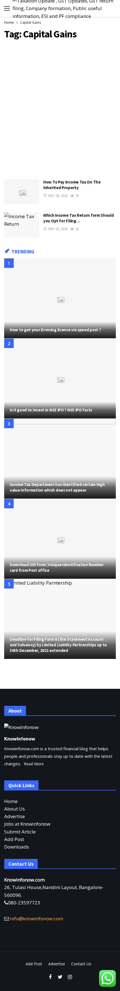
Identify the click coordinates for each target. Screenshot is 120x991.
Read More (34, 763)
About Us (14, 809)
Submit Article (20, 831)
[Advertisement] (60, 108)
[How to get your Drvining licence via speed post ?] (60, 298)
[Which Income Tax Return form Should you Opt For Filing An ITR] (21, 225)
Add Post (14, 839)
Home (11, 801)
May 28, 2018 (58, 195)
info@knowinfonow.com (36, 918)
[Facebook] (50, 977)
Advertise (14, 816)
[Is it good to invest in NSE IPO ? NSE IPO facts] (60, 378)
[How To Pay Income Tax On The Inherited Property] (21, 191)
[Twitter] (60, 977)
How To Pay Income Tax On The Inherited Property (72, 184)
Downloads (16, 847)
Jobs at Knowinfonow (27, 824)
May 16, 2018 (58, 229)
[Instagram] (69, 977)
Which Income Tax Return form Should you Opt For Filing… (78, 218)
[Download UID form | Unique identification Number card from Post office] (60, 539)
